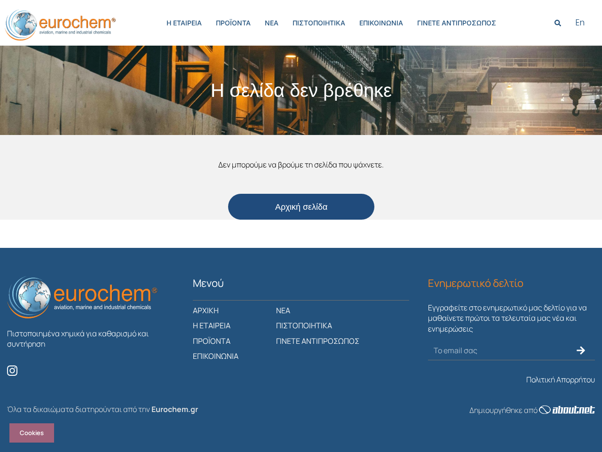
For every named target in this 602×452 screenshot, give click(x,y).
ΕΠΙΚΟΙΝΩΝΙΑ (381, 23)
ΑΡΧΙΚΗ (206, 310)
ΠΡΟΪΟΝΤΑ (233, 23)
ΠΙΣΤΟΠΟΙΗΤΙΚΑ (319, 23)
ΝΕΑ (271, 23)
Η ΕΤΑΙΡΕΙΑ (184, 23)
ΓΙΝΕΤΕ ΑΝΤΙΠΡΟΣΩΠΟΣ (456, 23)
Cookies (32, 432)
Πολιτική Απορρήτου (560, 379)
